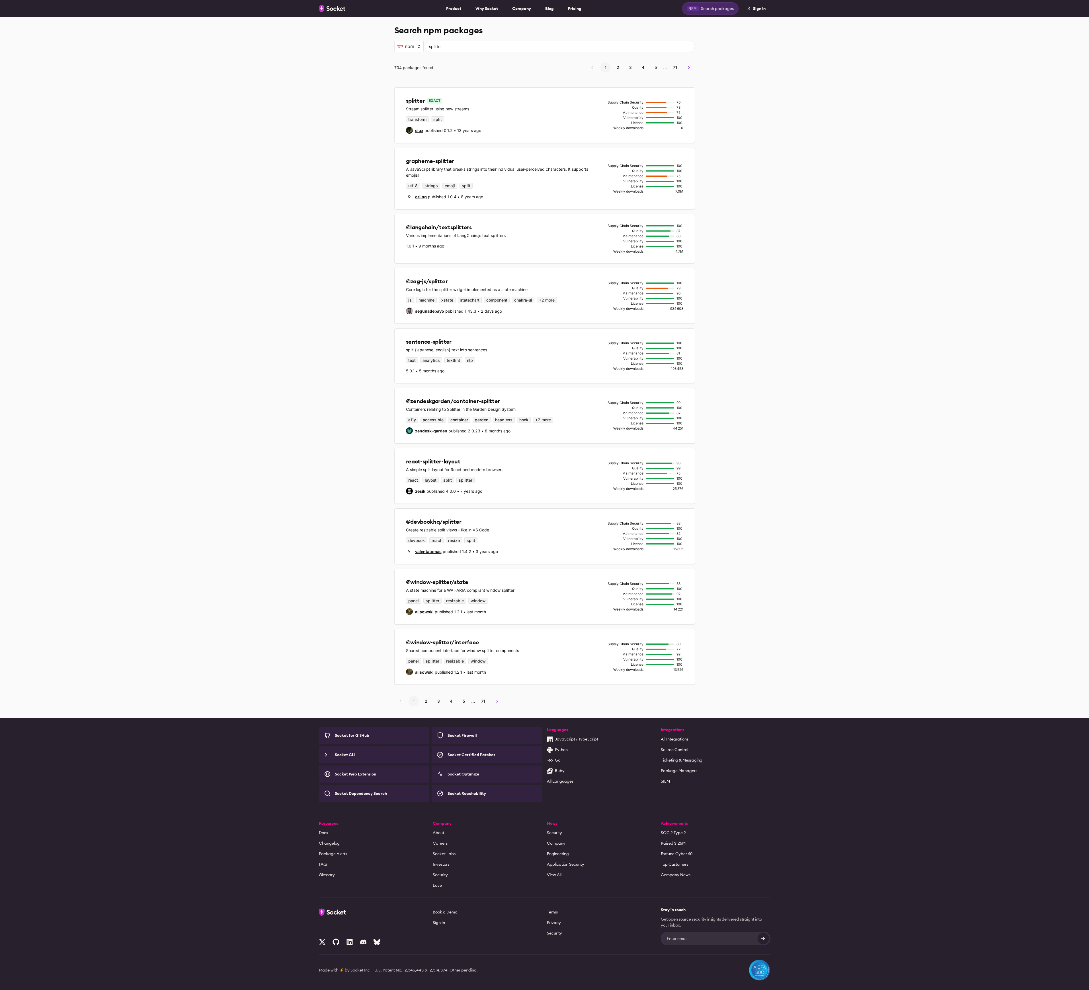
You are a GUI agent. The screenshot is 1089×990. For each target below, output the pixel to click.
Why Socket (486, 8)
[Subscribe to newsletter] (763, 938)
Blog (549, 8)
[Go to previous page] (592, 67)
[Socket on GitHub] (336, 942)
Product (453, 8)
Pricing (574, 8)
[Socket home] (332, 8)
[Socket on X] (322, 942)
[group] (414, 130)
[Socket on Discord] (363, 942)
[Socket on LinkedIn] (349, 942)
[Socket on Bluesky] (377, 942)
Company (521, 8)
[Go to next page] (689, 67)
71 (675, 67)
